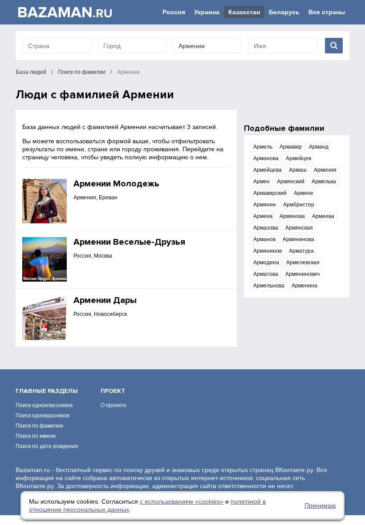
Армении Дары (105, 300)
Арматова (265, 274)
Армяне (303, 193)
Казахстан (244, 12)
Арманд (318, 147)
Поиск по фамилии (81, 72)
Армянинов (267, 251)
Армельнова (268, 286)
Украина (206, 12)
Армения (325, 170)
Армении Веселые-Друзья (129, 242)
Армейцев (298, 158)
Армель (262, 147)
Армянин (264, 205)
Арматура (301, 251)
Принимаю (320, 505)
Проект (113, 391)
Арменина (304, 286)
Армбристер (298, 205)
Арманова (266, 158)
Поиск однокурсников (42, 415)
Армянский (290, 181)
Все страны (326, 12)
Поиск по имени (36, 436)
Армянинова (298, 239)
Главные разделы (47, 391)
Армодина (266, 262)
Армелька (324, 181)
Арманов (264, 239)
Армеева (323, 216)
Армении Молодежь (116, 183)
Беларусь (284, 12)
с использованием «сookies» (181, 501)
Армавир (291, 147)
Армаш (298, 170)
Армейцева (267, 170)
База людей (31, 72)
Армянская (299, 228)
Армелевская (303, 262)
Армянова (292, 216)
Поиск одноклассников (44, 405)
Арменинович (302, 274)
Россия (173, 12)
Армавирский (270, 193)
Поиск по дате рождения (47, 446)
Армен (261, 181)
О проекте (113, 405)
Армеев (262, 216)
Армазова (265, 228)
